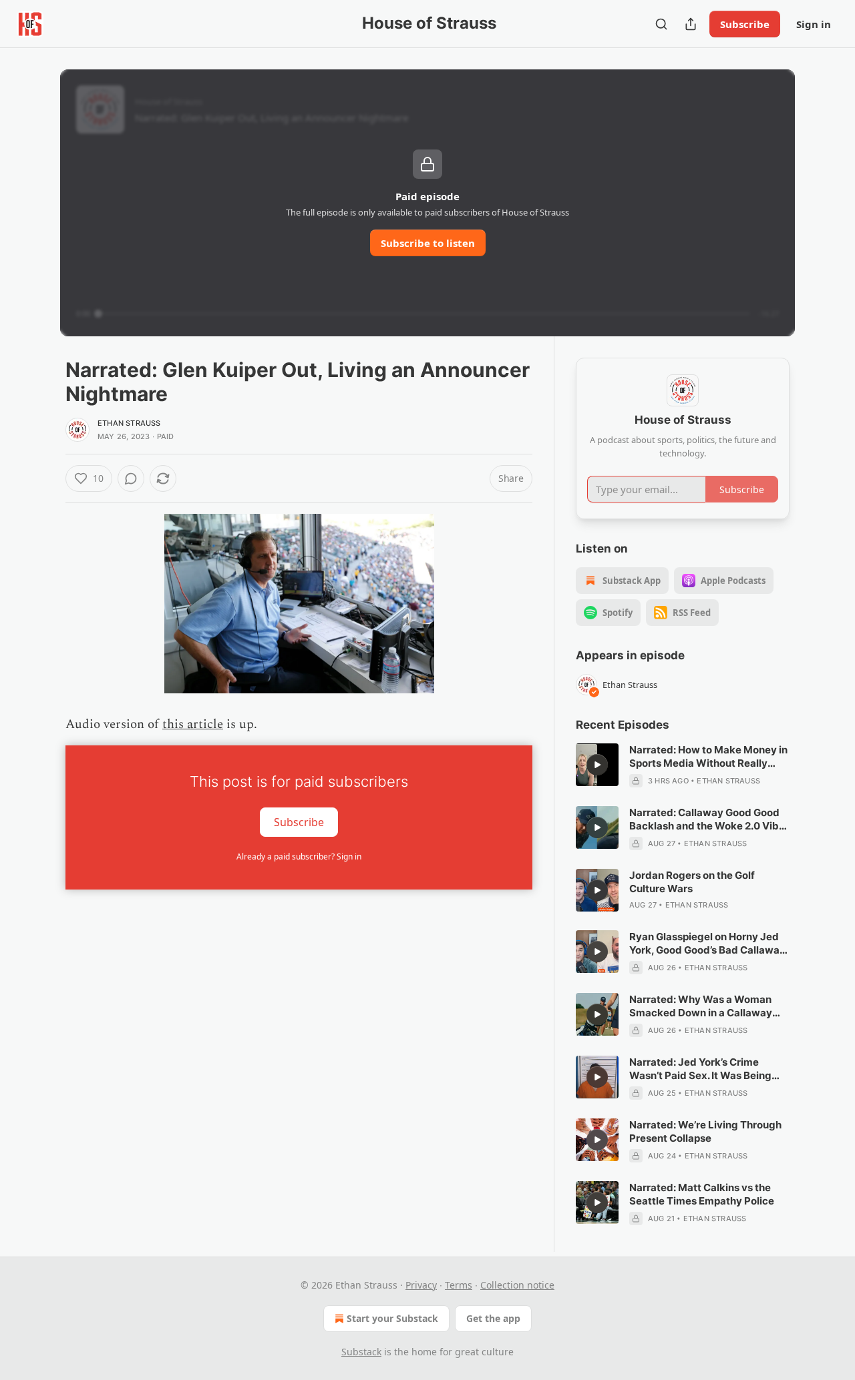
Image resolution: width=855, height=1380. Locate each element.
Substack (361, 1351)
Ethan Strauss (129, 423)
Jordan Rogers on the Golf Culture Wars (692, 882)
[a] (597, 764)
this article (192, 724)
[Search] (661, 24)
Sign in (813, 24)
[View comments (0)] (131, 478)
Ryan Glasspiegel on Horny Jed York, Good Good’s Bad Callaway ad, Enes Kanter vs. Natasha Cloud (707, 943)
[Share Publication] (690, 24)
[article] (682, 765)
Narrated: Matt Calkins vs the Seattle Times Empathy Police (701, 1194)
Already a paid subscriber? (298, 856)
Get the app (493, 1318)
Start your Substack (392, 1318)
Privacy (421, 1285)
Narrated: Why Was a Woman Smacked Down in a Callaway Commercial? (700, 1006)
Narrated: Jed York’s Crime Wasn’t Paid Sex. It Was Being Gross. (700, 1069)
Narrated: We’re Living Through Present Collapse (705, 1131)
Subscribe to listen (428, 243)
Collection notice (517, 1285)
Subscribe (745, 24)
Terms (458, 1285)
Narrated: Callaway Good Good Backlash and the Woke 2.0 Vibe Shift (707, 819)
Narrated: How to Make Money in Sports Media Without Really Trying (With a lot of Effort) (708, 756)
